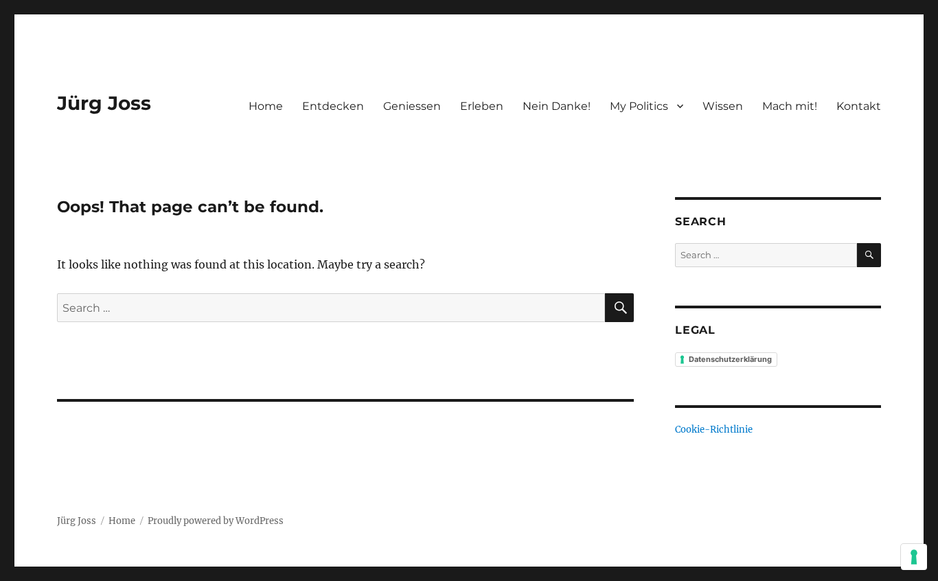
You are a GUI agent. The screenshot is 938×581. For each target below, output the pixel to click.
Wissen (722, 106)
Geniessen (412, 106)
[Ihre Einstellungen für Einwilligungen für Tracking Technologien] (914, 557)
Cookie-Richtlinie (714, 429)
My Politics (639, 106)
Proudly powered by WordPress (216, 521)
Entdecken (333, 106)
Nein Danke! (557, 106)
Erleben (481, 106)
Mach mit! (789, 106)
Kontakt (858, 106)
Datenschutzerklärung (730, 359)
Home (266, 106)
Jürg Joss (104, 103)
